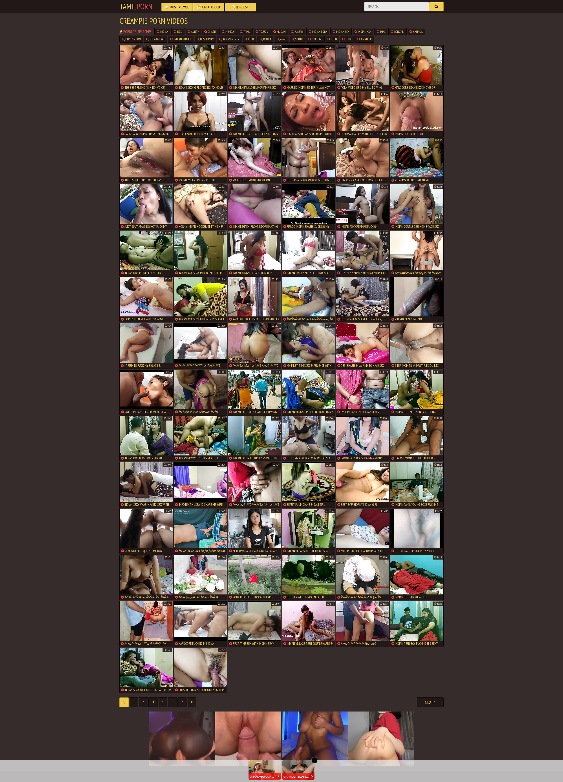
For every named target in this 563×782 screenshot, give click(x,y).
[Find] (436, 6)
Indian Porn (319, 32)
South (298, 39)
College (316, 39)
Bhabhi (212, 32)
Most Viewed (179, 6)
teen (333, 39)
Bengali (399, 32)
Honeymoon (133, 39)
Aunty (194, 32)
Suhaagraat (157, 39)
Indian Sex (342, 32)
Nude (348, 39)
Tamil (135, 6)
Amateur (366, 39)
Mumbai (230, 32)
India (250, 39)
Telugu (263, 32)
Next (429, 702)
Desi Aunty (206, 39)
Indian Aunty (230, 39)
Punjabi (298, 32)
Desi (179, 32)
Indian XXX (364, 32)
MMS (383, 32)
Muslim (281, 32)
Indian (164, 32)
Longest (242, 6)
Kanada (417, 32)
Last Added (210, 6)
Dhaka (267, 39)
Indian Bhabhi (182, 39)
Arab (283, 39)
